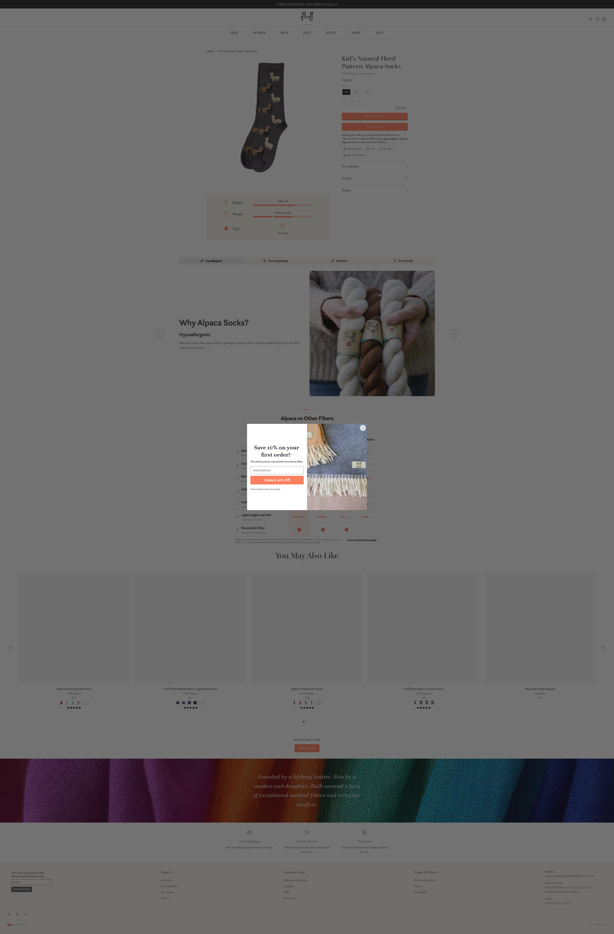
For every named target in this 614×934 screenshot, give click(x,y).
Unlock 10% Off (277, 480)
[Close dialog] (363, 428)
